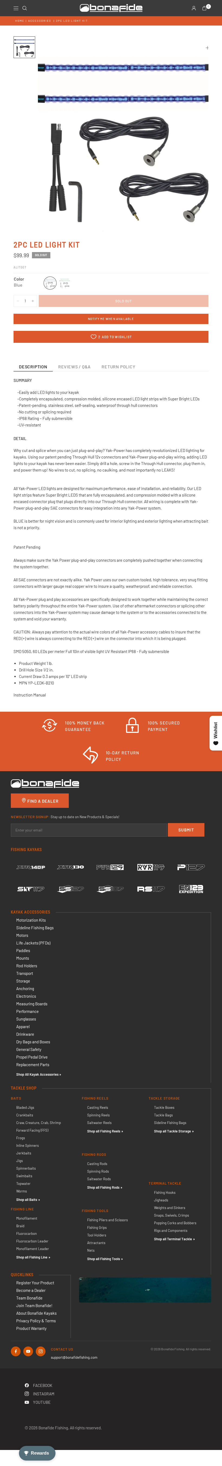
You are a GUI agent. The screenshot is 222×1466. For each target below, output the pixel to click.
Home (19, 20)
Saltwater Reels (99, 1122)
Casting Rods (97, 1164)
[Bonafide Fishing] (45, 783)
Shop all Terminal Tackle (173, 1239)
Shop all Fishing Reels (103, 1131)
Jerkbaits (23, 1153)
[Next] (194, 134)
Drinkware (25, 1034)
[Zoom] (208, 48)
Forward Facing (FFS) (32, 1130)
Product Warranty (31, 1328)
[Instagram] (40, 1351)
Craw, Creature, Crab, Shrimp (38, 1122)
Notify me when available (111, 319)
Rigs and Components (170, 1230)
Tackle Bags (163, 1115)
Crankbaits (24, 1115)
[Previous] (51, 134)
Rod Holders (26, 965)
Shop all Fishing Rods (103, 1187)
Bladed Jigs (25, 1107)
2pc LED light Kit (72, 20)
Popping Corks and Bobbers (175, 1223)
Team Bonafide (29, 1297)
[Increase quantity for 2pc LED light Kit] (33, 301)
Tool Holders (96, 1235)
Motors (22, 935)
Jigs (19, 1161)
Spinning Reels (98, 1115)
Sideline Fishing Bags (35, 927)
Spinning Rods (98, 1171)
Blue (50, 283)
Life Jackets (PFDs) (33, 942)
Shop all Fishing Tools (103, 1259)
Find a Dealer (42, 801)
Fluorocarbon (26, 1233)
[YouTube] (28, 1351)
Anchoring (25, 988)
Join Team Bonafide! (34, 1305)
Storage (23, 980)
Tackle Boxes (164, 1107)
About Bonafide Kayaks (36, 1313)
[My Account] (194, 8)
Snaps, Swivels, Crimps (171, 1215)
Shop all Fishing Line (31, 1257)
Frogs (20, 1138)
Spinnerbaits (26, 1168)
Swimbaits (24, 1176)
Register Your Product (35, 1282)
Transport (24, 973)
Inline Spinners (27, 1145)
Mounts (22, 958)
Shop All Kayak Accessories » (38, 1074)
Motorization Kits (31, 920)
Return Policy (118, 366)
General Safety (28, 1049)
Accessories (39, 20)
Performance (27, 1011)
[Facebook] (16, 1351)
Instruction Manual (30, 694)
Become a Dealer (30, 1290)
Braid (20, 1226)
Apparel (23, 1026)
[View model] (31, 867)
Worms (21, 1191)
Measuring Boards (31, 1003)
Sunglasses (26, 1018)
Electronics (26, 996)
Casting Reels (97, 1107)
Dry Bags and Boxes (33, 1041)
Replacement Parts (32, 1064)
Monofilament (26, 1218)
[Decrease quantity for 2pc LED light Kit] (18, 301)
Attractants (96, 1243)
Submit (186, 829)
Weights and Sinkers (169, 1208)
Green (64, 283)
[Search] (24, 8)
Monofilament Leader (32, 1249)
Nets (90, 1250)
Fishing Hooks (164, 1192)
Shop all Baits (26, 1199)
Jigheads (161, 1200)
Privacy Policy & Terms (36, 1320)
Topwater (23, 1183)
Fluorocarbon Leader (32, 1241)
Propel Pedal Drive (32, 1056)
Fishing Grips (97, 1227)
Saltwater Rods (99, 1179)
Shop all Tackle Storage (172, 1131)
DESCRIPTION (33, 366)
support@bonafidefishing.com (74, 1357)
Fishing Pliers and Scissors (107, 1220)
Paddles (23, 950)
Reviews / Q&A (74, 366)
